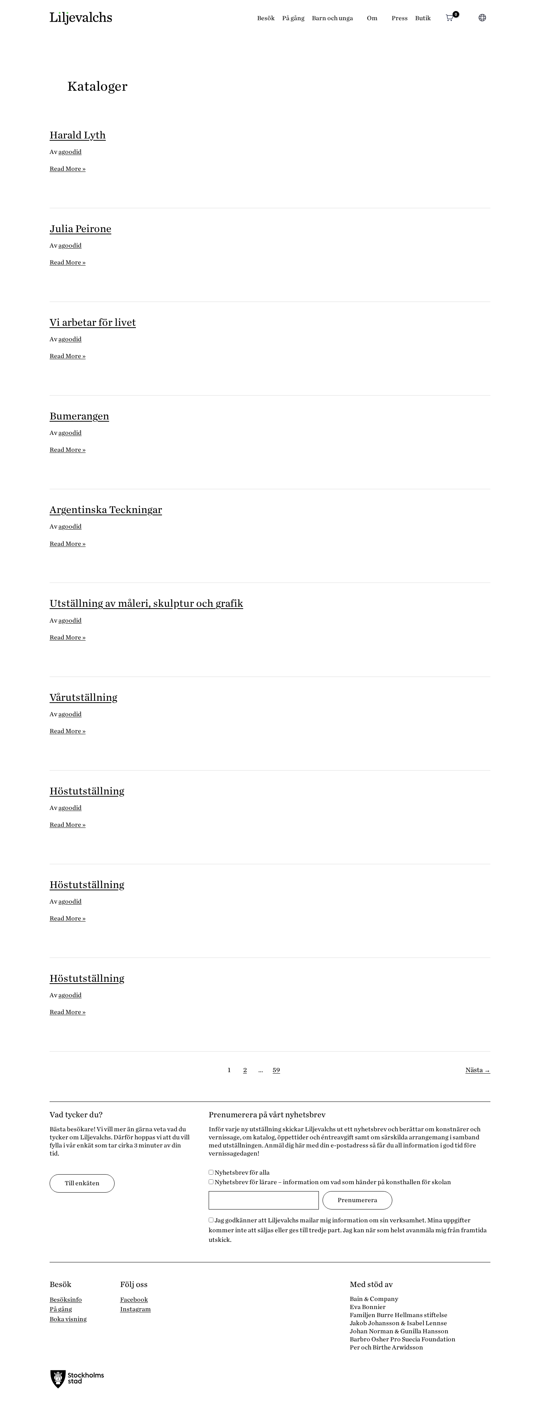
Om (372, 18)
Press (400, 18)
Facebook (134, 1299)
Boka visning (68, 1319)
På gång (293, 18)
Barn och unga (332, 18)
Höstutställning (87, 791)
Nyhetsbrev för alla (241, 1172)
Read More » (68, 169)
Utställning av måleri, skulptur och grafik (146, 603)
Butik (423, 18)
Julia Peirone (80, 229)
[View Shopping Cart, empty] (449, 18)
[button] (467, 19)
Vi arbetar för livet (93, 322)
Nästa (477, 1070)
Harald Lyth (78, 135)
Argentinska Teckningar (106, 510)
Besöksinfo (66, 1299)
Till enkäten (82, 1183)
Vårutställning (83, 697)
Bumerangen (79, 416)
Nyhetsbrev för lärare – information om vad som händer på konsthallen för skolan (332, 1182)
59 (276, 1070)
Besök (266, 18)
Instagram (135, 1309)
